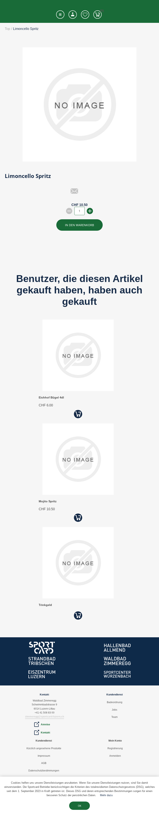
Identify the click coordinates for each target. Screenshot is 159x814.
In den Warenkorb (79, 225)
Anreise (45, 724)
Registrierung (115, 748)
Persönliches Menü (73, 14)
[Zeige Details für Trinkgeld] (78, 597)
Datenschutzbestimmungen (43, 770)
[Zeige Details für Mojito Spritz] (78, 493)
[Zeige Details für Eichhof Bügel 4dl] (78, 390)
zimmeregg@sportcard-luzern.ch (44, 716)
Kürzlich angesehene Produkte (43, 748)
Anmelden (115, 755)
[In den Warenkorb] (78, 414)
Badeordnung (114, 702)
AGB (43, 763)
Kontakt (45, 732)
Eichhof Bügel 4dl (51, 397)
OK (79, 806)
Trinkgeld (45, 605)
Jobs (114, 709)
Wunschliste (85, 14)
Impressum (44, 755)
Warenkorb (101, 11)
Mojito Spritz (48, 501)
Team (114, 717)
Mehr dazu (106, 795)
